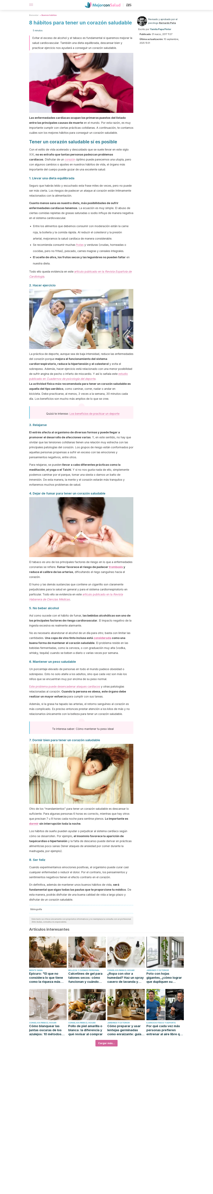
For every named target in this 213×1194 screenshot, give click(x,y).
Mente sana (36, 970)
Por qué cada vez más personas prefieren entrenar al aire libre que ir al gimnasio (165, 1030)
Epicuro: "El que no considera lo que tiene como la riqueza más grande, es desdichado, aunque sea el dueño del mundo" (47, 978)
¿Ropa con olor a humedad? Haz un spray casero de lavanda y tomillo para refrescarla (125, 978)
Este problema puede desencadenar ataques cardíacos (64, 686)
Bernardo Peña (167, 23)
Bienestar (34, 15)
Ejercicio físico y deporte (161, 1023)
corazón (70, 159)
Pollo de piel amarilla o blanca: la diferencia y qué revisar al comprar (85, 1030)
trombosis (116, 567)
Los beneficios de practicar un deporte (94, 413)
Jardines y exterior (157, 970)
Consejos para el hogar (120, 970)
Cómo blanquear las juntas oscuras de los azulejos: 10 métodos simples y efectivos (45, 1030)
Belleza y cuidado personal (83, 970)
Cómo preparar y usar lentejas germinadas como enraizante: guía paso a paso (124, 1030)
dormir (34, 823)
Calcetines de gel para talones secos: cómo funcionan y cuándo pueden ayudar (85, 978)
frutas (80, 244)
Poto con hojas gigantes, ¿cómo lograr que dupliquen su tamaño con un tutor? (164, 978)
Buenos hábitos (49, 15)
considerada (102, 638)
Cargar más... (106, 1043)
